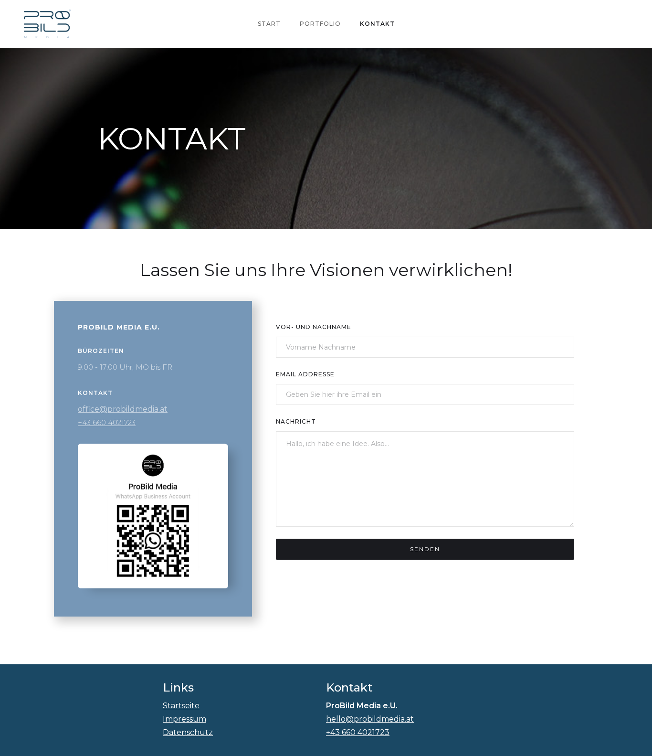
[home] (47, 24)
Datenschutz (188, 732)
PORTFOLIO (320, 23)
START (269, 23)
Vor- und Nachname (313, 326)
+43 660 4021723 (107, 422)
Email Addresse (305, 374)
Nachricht (296, 421)
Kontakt (377, 23)
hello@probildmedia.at (370, 719)
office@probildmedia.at (123, 409)
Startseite (181, 705)
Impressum (184, 719)
